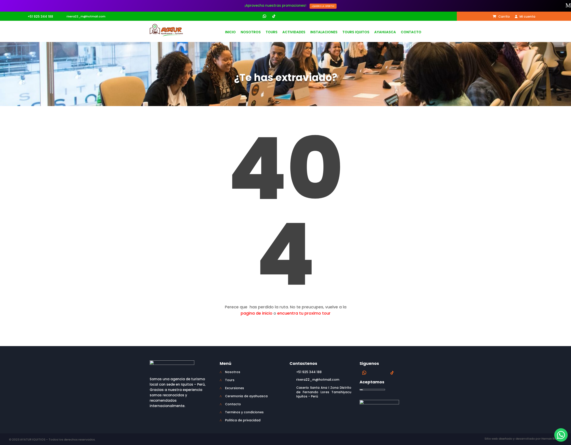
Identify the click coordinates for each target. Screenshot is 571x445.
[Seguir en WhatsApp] (265, 16)
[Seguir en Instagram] (255, 16)
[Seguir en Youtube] (282, 16)
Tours (271, 32)
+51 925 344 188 (40, 16)
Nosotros (251, 32)
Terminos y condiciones (244, 412)
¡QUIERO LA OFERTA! (323, 6)
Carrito (503, 17)
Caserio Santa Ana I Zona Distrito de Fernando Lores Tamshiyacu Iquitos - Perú (323, 392)
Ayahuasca (385, 32)
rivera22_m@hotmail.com (85, 16)
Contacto (411, 32)
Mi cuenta (527, 17)
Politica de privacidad (243, 420)
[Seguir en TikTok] (273, 16)
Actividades (293, 32)
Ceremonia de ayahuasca (246, 396)
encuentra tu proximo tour (304, 313)
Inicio (230, 32)
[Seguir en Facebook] (247, 16)
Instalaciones (323, 32)
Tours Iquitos (355, 32)
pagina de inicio (256, 313)
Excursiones (234, 388)
